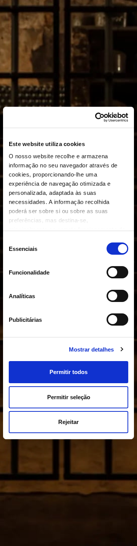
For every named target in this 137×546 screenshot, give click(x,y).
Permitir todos (68, 372)
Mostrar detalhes (91, 349)
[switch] (117, 272)
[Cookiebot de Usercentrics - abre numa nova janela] (97, 117)
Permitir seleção (68, 397)
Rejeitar (68, 422)
